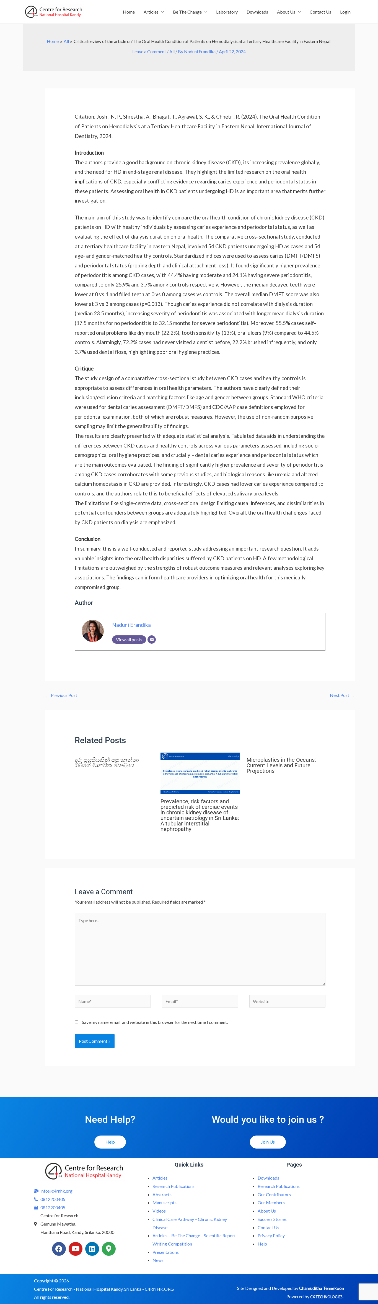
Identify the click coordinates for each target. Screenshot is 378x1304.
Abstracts (162, 1194)
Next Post (342, 695)
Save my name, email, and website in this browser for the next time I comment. (155, 1022)
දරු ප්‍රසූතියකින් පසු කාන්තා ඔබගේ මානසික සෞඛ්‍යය (107, 762)
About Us (286, 11)
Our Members (271, 1202)
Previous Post (61, 695)
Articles (151, 11)
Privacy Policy (271, 1235)
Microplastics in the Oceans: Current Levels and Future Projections (281, 765)
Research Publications (173, 1186)
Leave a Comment (149, 51)
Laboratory (227, 11)
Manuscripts (164, 1202)
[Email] (151, 639)
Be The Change (187, 11)
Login (345, 11)
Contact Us (320, 11)
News (158, 1260)
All (172, 51)
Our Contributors (274, 1194)
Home (129, 11)
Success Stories (272, 1219)
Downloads (257, 11)
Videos (159, 1210)
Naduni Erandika (131, 625)
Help (262, 1243)
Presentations (165, 1252)
